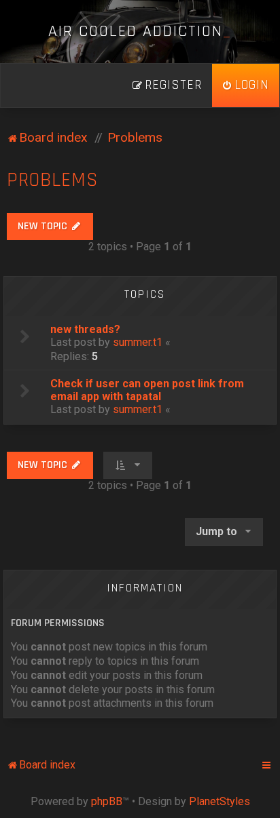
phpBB (106, 801)
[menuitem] (245, 85)
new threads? (85, 329)
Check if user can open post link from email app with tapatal (147, 390)
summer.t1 (137, 342)
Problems (53, 180)
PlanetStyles (219, 801)
